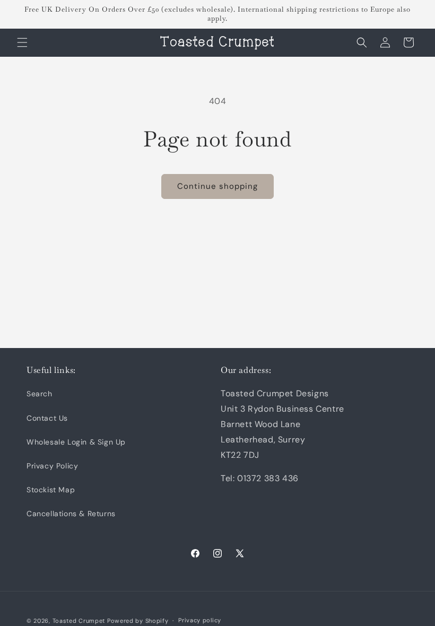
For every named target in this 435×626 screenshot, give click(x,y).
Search (40, 393)
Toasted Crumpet (79, 620)
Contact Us (47, 418)
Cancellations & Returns (71, 513)
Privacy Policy (52, 466)
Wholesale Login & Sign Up (76, 442)
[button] (22, 42)
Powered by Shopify (138, 620)
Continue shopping (217, 186)
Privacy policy (199, 620)
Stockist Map (51, 489)
